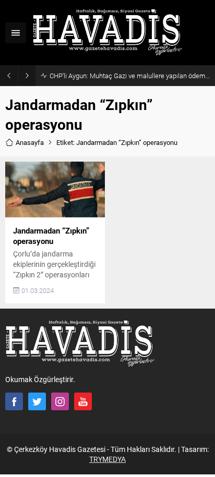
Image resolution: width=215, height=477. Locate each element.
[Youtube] (83, 401)
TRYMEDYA (107, 459)
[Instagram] (60, 401)
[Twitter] (37, 401)
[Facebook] (14, 401)
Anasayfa (30, 142)
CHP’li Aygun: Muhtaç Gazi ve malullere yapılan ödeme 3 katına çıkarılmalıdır (130, 75)
